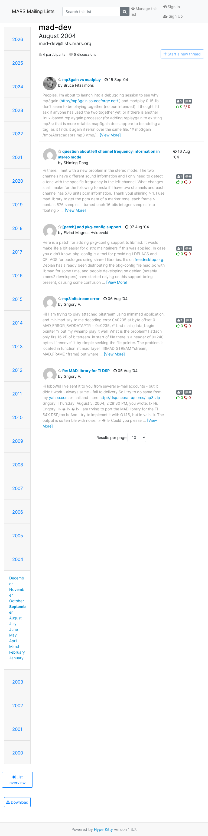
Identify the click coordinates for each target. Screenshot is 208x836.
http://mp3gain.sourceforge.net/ (89, 100)
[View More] (110, 135)
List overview (17, 780)
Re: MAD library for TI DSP (85, 370)
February (17, 652)
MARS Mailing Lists (33, 11)
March (14, 646)
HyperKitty (103, 829)
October (16, 600)
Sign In (173, 6)
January (16, 658)
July (13, 623)
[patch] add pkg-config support (91, 226)
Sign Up (175, 16)
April (13, 640)
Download (19, 802)
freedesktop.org (149, 259)
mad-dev (55, 27)
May (13, 635)
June (13, 629)
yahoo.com (59, 397)
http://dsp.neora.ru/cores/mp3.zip (129, 397)
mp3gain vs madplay (81, 79)
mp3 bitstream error (80, 298)
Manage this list (144, 11)
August (15, 618)
